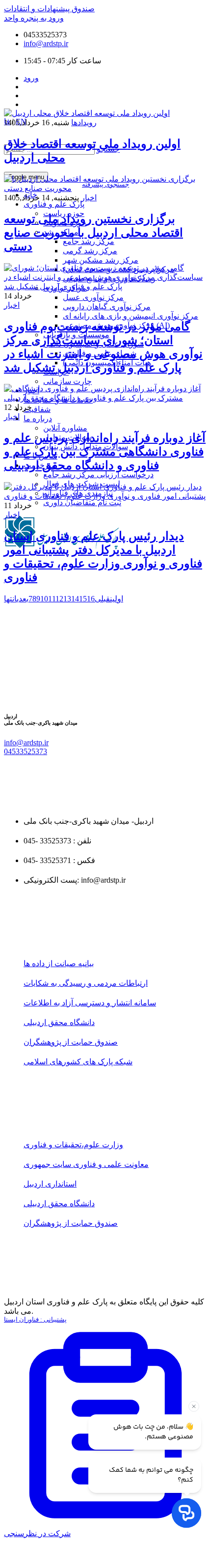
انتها (10, 599)
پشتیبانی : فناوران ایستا (35, 1319)
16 (91, 599)
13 (67, 599)
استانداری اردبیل (50, 1184)
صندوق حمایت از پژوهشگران (71, 1042)
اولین (116, 599)
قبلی (102, 599)
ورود (31, 78)
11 (51, 599)
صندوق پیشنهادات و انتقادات (49, 8)
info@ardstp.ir (46, 43)
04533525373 (25, 751)
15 (83, 599)
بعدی (22, 599)
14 (75, 599)
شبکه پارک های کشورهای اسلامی (78, 1061)
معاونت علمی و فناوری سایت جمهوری (86, 1164)
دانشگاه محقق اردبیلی (59, 1022)
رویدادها (84, 122)
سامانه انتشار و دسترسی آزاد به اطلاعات (90, 1003)
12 (59, 599)
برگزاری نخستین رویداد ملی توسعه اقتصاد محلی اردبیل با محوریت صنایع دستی (93, 233)
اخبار (89, 197)
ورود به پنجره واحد (34, 18)
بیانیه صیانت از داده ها (59, 963)
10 (44, 599)
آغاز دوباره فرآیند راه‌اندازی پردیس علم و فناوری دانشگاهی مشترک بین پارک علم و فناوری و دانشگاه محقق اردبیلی (105, 452)
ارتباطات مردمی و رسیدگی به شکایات (86, 983)
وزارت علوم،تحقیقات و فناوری (73, 1144)
